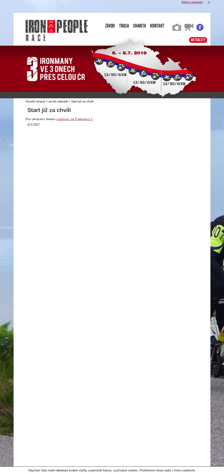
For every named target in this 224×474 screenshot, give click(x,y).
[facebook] (199, 30)
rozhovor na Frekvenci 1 (74, 119)
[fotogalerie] (176, 30)
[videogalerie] (188, 30)
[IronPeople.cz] (57, 26)
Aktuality (198, 39)
